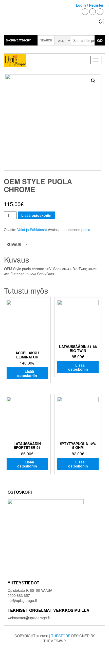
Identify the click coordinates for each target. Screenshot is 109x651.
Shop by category (18, 40)
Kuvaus (14, 244)
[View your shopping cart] (98, 25)
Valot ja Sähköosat (32, 229)
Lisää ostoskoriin (36, 215)
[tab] (16, 244)
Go (100, 40)
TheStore (60, 635)
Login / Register (89, 5)
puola (85, 229)
